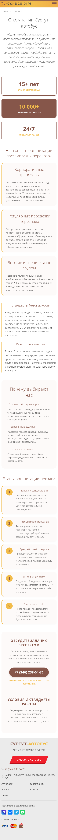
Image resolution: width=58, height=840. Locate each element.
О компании (37, 783)
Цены (4, 795)
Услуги (5, 789)
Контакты (35, 789)
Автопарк (6, 783)
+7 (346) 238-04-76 (18, 3)
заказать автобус (29, 759)
